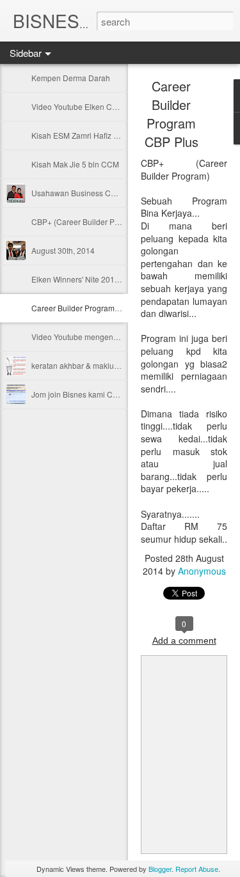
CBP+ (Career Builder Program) (86, 221)
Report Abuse (196, 869)
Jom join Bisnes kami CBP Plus (85, 394)
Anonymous (202, 570)
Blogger (160, 869)
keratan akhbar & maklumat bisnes (91, 365)
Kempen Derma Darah (70, 77)
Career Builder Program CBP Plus (90, 307)
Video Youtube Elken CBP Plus (85, 106)
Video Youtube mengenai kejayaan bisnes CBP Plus (122, 336)
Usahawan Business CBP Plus (84, 192)
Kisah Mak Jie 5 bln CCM (75, 164)
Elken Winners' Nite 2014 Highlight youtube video (117, 279)
